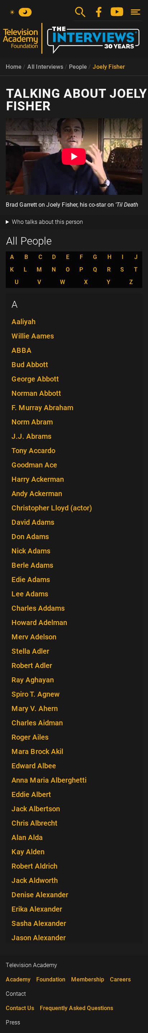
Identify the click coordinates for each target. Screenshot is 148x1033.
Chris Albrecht (34, 823)
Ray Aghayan (32, 680)
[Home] (74, 41)
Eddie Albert (31, 794)
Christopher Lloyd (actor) (51, 508)
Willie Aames (32, 336)
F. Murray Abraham (42, 407)
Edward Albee (33, 765)
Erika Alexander (36, 909)
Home (14, 66)
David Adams (32, 522)
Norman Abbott (36, 393)
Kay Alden (28, 851)
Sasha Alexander (38, 923)
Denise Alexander (39, 894)
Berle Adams (32, 565)
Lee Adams (29, 594)
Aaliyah (23, 321)
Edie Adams (30, 579)
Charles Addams (38, 608)
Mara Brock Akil (37, 751)
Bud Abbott (29, 364)
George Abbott (35, 379)
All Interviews (45, 66)
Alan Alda (27, 837)
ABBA (21, 350)
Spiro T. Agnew (35, 694)
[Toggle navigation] (135, 12)
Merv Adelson (33, 637)
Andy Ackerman (36, 493)
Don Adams (30, 536)
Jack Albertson (35, 808)
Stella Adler (30, 651)
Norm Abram (32, 422)
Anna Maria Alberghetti (49, 780)
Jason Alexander (38, 937)
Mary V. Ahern (34, 708)
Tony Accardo (33, 450)
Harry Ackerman (37, 479)
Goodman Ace (34, 465)
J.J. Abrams (31, 436)
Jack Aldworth (34, 880)
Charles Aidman (37, 723)
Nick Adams (30, 551)
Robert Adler (31, 665)
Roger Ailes (29, 737)
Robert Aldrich (34, 866)
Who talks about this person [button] (47, 221)
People (78, 66)
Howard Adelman (39, 622)
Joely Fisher (109, 66)
